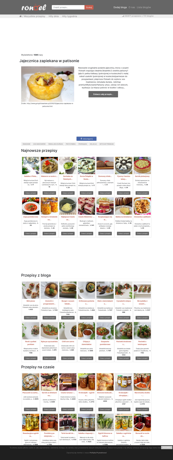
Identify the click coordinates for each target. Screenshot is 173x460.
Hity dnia (54, 16)
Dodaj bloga (120, 7)
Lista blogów (144, 7)
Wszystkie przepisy (34, 16)
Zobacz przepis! (30, 193)
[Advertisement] (86, 36)
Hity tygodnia (69, 16)
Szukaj (89, 7)
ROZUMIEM (167, 447)
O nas (132, 7)
